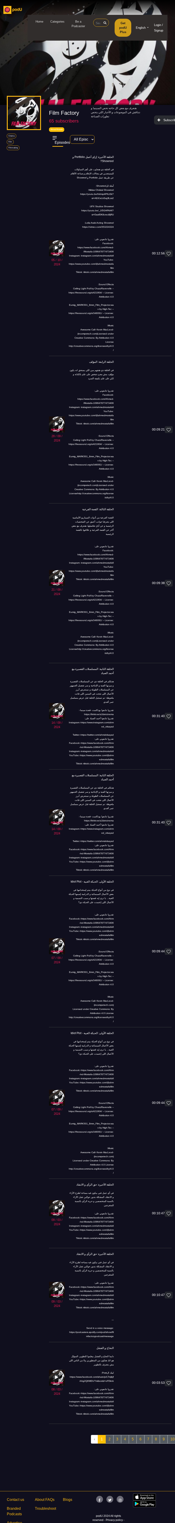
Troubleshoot (45, 1508)
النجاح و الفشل (105, 1348)
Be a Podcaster (78, 24)
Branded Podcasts (14, 1511)
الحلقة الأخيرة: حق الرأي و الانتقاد (95, 1184)
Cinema (11, 136)
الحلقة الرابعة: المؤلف (101, 361)
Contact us (15, 1500)
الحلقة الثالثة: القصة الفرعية (98, 509)
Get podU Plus (123, 27)
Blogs (67, 1500)
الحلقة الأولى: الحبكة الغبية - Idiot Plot (92, 881)
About (39, 1500)
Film (10, 142)
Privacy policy (115, 1520)
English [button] (141, 27)
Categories (57, 21)
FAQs (49, 1500)
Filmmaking (13, 148)
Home (39, 21)
